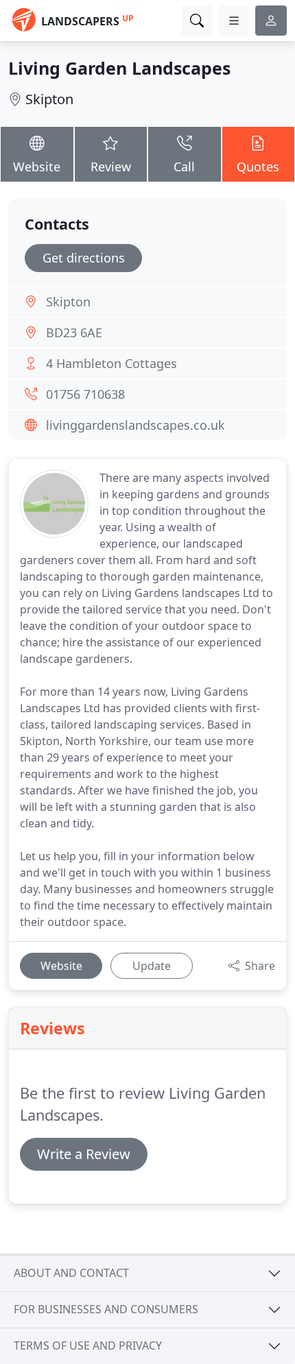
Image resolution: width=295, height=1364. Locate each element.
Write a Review (83, 1154)
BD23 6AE (74, 332)
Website (36, 166)
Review (111, 166)
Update (151, 965)
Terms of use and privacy (88, 1345)
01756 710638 (85, 394)
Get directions (84, 257)
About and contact (71, 1272)
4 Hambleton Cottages (111, 363)
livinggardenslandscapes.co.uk (135, 425)
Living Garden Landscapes (119, 68)
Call (184, 166)
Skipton (49, 99)
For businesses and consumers (106, 1309)
